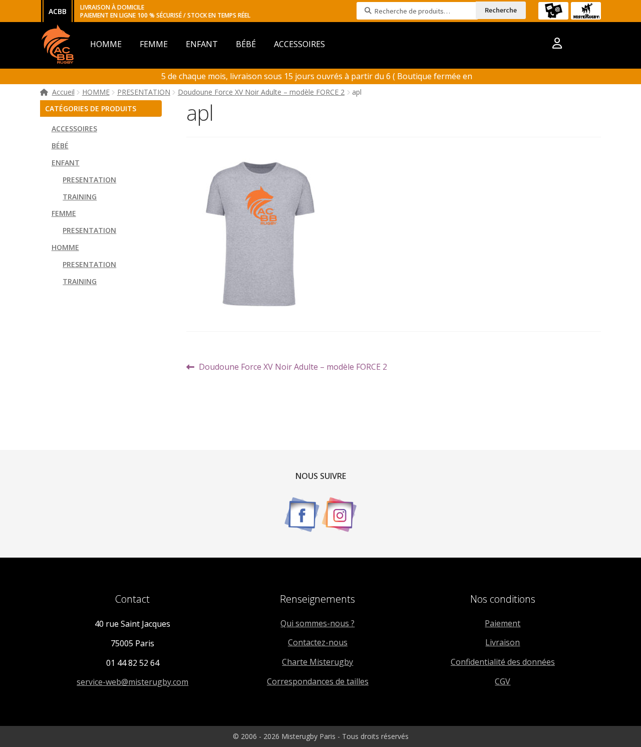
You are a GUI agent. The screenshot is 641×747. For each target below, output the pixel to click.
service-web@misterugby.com (132, 681)
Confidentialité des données (503, 661)
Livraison (502, 642)
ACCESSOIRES (299, 44)
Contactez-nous (318, 642)
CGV (502, 681)
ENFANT (202, 44)
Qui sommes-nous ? (317, 623)
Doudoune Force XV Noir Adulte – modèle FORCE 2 (261, 92)
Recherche (501, 10)
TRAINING (80, 196)
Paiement (502, 623)
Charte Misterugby (317, 661)
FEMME (154, 44)
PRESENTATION (143, 92)
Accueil (63, 92)
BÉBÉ (246, 44)
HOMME (106, 44)
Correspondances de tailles (318, 681)
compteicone (557, 45)
